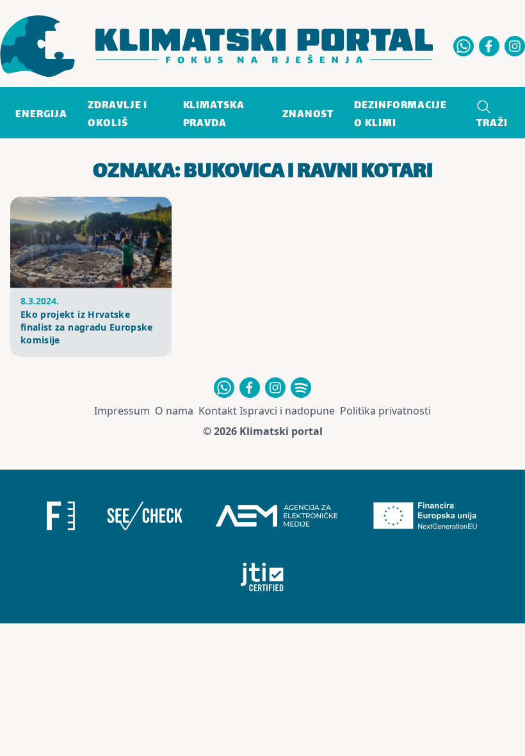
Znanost (308, 115)
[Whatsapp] (463, 46)
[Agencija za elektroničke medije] (276, 515)
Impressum (122, 411)
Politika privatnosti (385, 411)
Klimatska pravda (214, 115)
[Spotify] (301, 387)
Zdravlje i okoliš (117, 115)
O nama (174, 411)
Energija (41, 115)
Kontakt (217, 411)
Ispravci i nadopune (287, 411)
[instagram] (515, 46)
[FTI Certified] (262, 577)
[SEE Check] (144, 515)
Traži (492, 124)
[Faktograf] (60, 515)
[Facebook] (489, 46)
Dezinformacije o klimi (400, 115)
